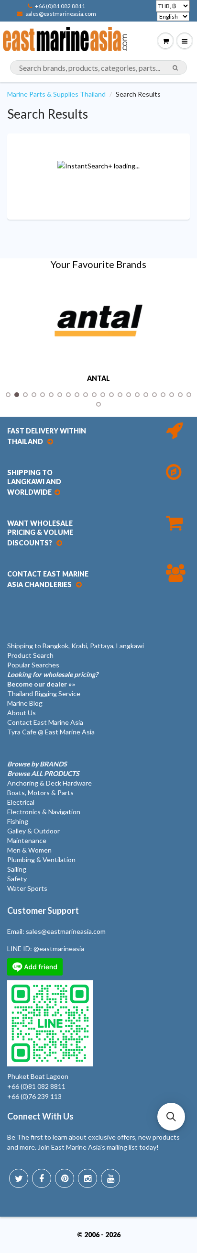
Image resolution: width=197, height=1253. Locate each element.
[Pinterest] (64, 1178)
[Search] (175, 68)
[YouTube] (110, 1178)
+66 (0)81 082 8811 (60, 6)
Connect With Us (40, 1116)
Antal (98, 378)
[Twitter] (18, 1178)
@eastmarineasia (58, 948)
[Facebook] (41, 1178)
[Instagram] (87, 1178)
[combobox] (98, 67)
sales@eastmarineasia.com (60, 13)
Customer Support (43, 910)
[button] (171, 1117)
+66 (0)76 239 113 (34, 1096)
